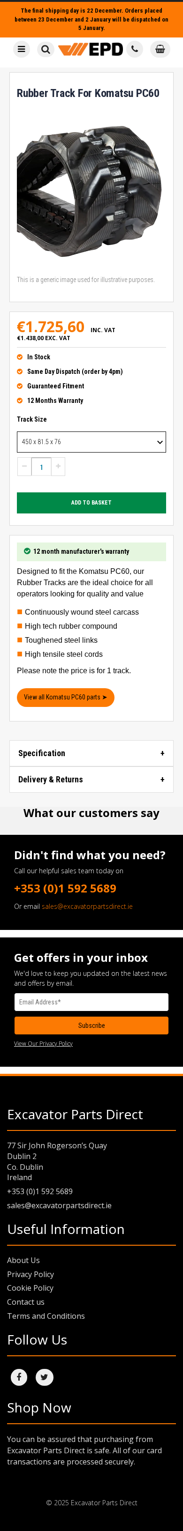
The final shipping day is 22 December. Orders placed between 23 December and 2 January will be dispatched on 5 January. (91, 19)
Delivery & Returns (50, 779)
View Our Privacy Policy (43, 1044)
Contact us (26, 1302)
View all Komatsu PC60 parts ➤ (65, 697)
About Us (23, 1260)
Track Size (32, 419)
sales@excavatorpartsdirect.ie (87, 906)
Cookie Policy (30, 1288)
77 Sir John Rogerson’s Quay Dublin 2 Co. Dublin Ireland (57, 1161)
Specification (41, 753)
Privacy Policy (30, 1274)
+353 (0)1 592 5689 (65, 888)
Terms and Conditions (46, 1316)
